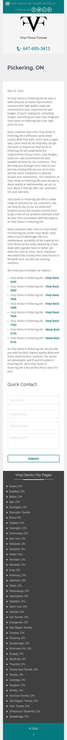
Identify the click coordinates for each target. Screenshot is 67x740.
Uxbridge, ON (17, 679)
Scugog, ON (16, 653)
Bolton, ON (15, 496)
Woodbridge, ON (19, 716)
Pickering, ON (17, 638)
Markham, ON (17, 580)
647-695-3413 (36, 48)
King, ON (14, 570)
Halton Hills (16, 554)
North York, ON (18, 606)
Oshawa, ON (16, 632)
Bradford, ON (17, 491)
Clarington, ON (17, 528)
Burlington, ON (18, 507)
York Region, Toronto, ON (23, 700)
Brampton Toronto (19, 512)
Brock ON (15, 517)
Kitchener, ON (17, 564)
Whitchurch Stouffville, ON (24, 711)
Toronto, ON (16, 674)
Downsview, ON (18, 533)
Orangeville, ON (18, 622)
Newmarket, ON (18, 596)
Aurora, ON (15, 486)
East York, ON (17, 538)
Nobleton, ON (17, 601)
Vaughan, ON (17, 685)
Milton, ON (15, 585)
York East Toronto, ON (21, 695)
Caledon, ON (16, 522)
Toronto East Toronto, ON (23, 669)
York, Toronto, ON (19, 706)
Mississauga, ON (19, 590)
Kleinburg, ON (17, 575)
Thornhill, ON (17, 664)
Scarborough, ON (19, 643)
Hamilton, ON (17, 559)
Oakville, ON (16, 611)
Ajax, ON (14, 501)
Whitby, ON (16, 690)
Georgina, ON (17, 549)
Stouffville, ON (17, 659)
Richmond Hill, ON (20, 648)
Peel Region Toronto (20, 627)
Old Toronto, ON (18, 617)
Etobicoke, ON (17, 543)
